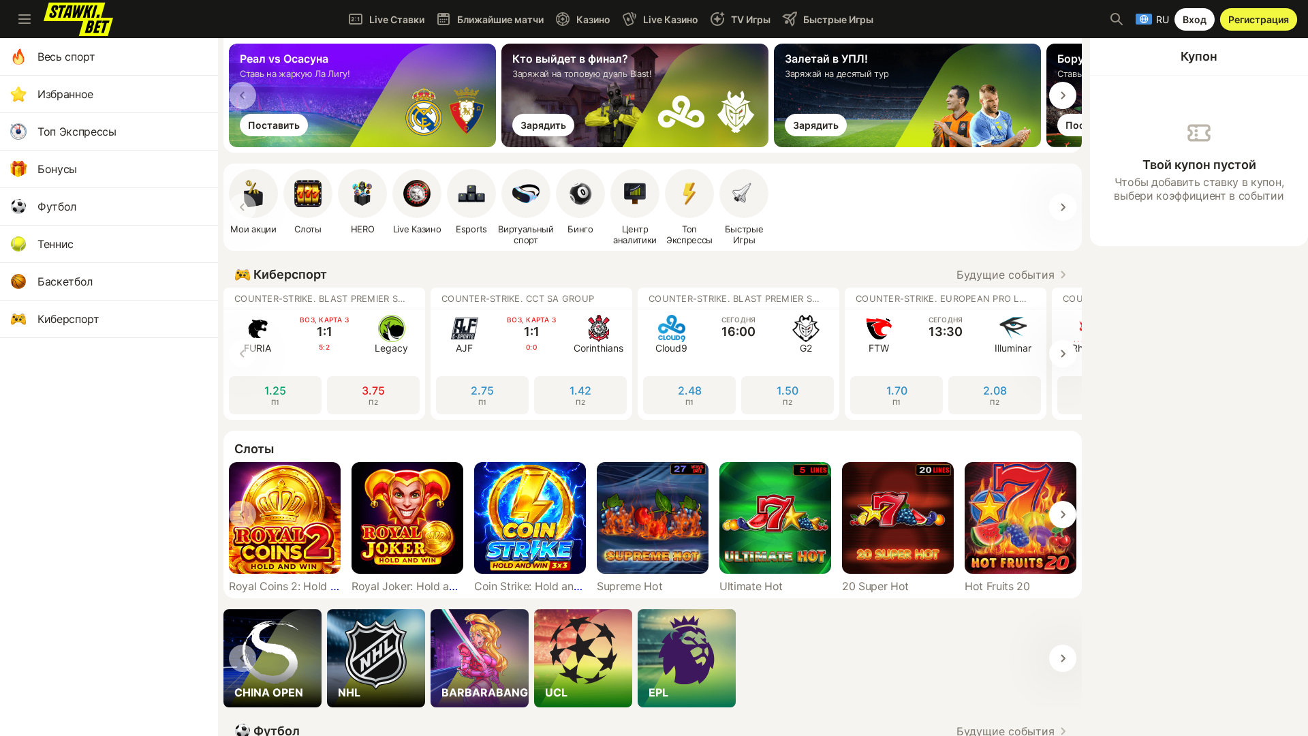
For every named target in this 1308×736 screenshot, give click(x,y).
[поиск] (1116, 19)
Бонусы (57, 169)
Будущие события (1005, 275)
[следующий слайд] (1062, 95)
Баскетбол (65, 281)
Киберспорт (68, 319)
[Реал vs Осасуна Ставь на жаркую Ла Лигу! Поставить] (365, 143)
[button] (362, 201)
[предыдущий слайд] (242, 95)
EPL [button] (658, 692)
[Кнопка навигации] (24, 19)
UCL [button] (556, 692)
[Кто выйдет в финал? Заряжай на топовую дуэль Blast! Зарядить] (637, 143)
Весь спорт (66, 56)
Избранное (65, 94)
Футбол (56, 206)
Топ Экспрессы (76, 131)
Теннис (55, 244)
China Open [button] (268, 692)
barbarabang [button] (484, 692)
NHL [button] (349, 692)
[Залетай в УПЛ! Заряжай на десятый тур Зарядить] (910, 143)
